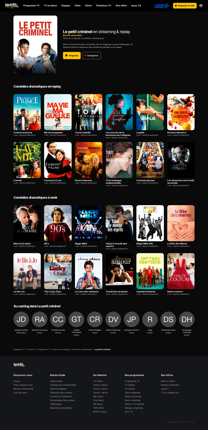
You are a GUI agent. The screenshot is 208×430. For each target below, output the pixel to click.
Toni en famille (83, 132)
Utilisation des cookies (61, 392)
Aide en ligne (56, 381)
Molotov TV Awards (134, 404)
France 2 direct (100, 385)
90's (46, 243)
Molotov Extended (170, 385)
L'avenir (17, 180)
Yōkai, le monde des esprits (116, 244)
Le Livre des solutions (87, 291)
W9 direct (98, 404)
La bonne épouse (145, 180)
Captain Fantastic (146, 291)
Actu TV (129, 411)
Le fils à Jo (19, 291)
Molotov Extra (168, 381)
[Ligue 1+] (161, 5)
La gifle (140, 132)
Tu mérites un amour (117, 291)
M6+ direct (98, 396)
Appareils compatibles (61, 408)
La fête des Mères (177, 243)
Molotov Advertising (23, 388)
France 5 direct (100, 392)
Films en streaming (71, 38)
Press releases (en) (23, 385)
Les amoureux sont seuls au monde (180, 181)
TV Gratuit (130, 388)
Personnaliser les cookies (62, 400)
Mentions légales (58, 388)
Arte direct (98, 400)
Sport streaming (133, 400)
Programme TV (132, 381)
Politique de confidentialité (63, 385)
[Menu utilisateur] (200, 5)
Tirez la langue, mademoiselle (114, 181)
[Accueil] (12, 5)
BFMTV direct (100, 411)
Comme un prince (22, 132)
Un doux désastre (176, 132)
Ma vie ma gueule (53, 132)
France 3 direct (100, 388)
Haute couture (175, 291)
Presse (16, 381)
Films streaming (132, 392)
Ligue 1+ (165, 388)
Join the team (20, 392)
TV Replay (130, 385)
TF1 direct (98, 381)
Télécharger (56, 404)
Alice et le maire (22, 243)
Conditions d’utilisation (61, 396)
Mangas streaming (134, 408)
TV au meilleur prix (170, 392)
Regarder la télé (186, 5)
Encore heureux (83, 180)
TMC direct (98, 408)
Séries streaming (133, 396)
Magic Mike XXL (144, 243)
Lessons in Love (52, 180)
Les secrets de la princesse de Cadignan (118, 133)
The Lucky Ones (52, 291)
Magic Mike (81, 243)
